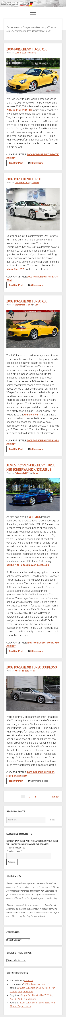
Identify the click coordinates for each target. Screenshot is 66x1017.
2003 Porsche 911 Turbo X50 (26, 301)
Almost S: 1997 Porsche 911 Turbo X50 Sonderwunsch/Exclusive (30, 467)
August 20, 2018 (22, 671)
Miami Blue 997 (15, 269)
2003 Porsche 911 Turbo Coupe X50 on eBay (30, 774)
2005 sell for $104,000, (19, 110)
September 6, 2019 (23, 305)
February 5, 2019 (22, 473)
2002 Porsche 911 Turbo (23, 179)
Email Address (14, 851)
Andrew (32, 53)
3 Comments (36, 163)
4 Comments (36, 285)
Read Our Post (16, 164)
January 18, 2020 (22, 183)
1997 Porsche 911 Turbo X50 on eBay (32, 644)
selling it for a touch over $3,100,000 (27, 564)
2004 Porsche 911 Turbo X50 (26, 49)
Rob (33, 671)
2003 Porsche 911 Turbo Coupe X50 (31, 667)
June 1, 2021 (20, 53)
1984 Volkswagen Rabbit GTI (37, 984)
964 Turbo (34, 516)
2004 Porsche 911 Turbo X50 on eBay (32, 156)
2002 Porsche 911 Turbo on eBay (32, 278)
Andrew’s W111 (32, 414)
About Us (28, 980)
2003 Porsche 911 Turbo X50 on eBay (32, 442)
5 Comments (36, 449)
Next (55, 796)
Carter (37, 305)
